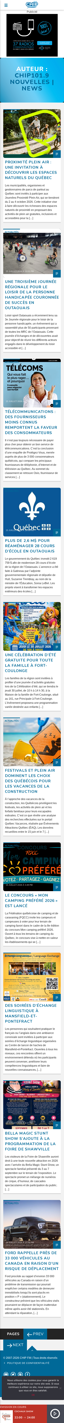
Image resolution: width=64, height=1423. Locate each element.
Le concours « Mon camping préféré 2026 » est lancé (31, 901)
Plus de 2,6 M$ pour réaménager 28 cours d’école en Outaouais (30, 546)
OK (33, 1395)
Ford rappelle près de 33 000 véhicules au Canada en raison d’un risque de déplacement (32, 1260)
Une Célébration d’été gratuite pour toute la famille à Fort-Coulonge (30, 662)
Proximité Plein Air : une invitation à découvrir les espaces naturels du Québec (31, 169)
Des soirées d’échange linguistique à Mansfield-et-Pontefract (31, 1013)
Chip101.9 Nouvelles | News (32, 82)
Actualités (12, 112)
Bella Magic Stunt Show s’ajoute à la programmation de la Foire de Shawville (30, 1141)
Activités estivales (17, 605)
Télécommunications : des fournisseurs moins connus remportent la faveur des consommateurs (31, 422)
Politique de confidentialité (28, 1363)
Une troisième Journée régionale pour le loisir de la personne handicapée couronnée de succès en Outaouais (32, 295)
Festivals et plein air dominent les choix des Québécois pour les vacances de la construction (30, 781)
